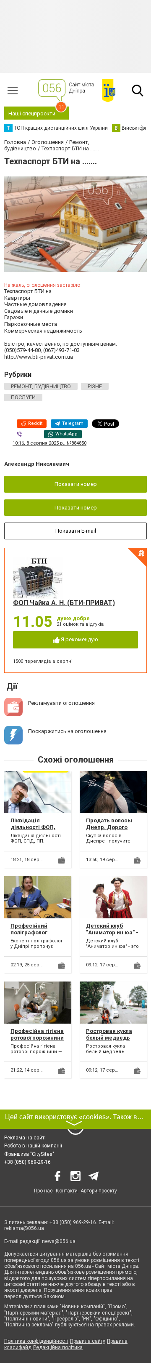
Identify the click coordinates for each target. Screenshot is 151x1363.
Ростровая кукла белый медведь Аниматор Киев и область (109, 1041)
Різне (95, 386)
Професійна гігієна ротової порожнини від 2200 (37, 1037)
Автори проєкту (99, 1191)
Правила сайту (87, 1341)
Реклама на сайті (25, 1138)
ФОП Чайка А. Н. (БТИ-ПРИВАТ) (64, 603)
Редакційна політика (58, 1347)
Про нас (43, 1191)
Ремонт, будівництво (41, 386)
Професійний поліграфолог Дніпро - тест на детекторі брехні (33, 936)
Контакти (67, 1191)
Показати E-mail (75, 531)
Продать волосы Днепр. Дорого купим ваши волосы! (109, 830)
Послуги (23, 397)
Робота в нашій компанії (33, 1146)
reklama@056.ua (24, 1228)
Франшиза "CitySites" (29, 1154)
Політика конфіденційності (36, 1341)
